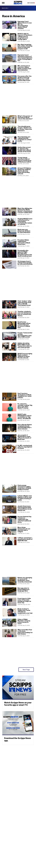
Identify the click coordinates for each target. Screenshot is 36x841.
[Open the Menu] (3, 2)
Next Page (26, 670)
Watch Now (30, 2)
